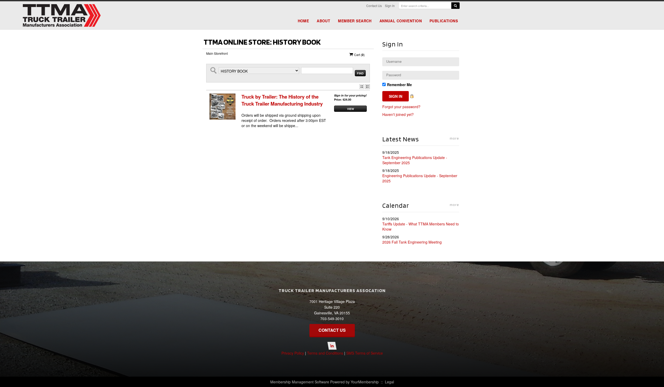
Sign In (390, 5)
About (323, 20)
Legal (389, 381)
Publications (444, 20)
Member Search (354, 20)
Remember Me (399, 84)
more (454, 138)
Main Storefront (217, 53)
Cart (359, 54)
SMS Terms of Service (364, 353)
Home (303, 20)
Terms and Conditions (325, 353)
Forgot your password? (401, 106)
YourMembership (365, 381)
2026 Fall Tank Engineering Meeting (412, 242)
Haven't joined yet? (398, 114)
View (350, 109)
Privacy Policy (292, 353)
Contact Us (374, 5)
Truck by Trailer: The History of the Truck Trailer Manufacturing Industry (282, 100)
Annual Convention (400, 20)
